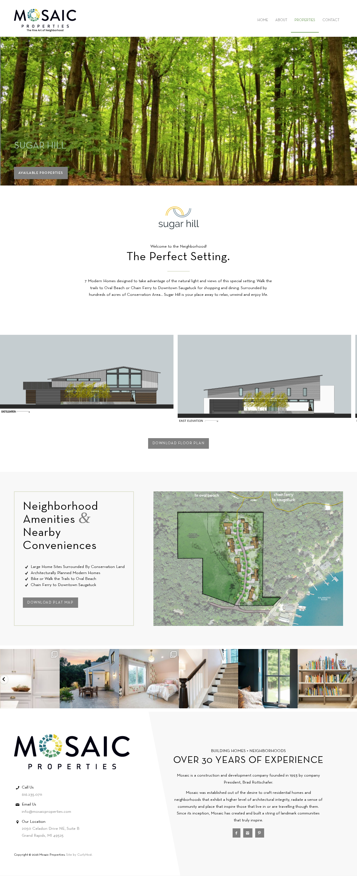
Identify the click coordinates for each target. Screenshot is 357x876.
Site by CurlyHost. (79, 854)
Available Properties (40, 173)
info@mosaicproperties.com (46, 812)
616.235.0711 (32, 795)
